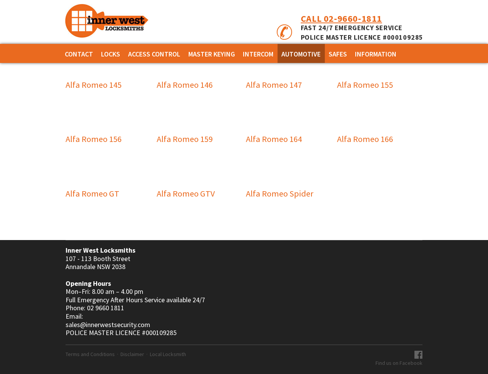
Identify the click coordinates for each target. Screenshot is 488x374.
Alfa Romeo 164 (274, 139)
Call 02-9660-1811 (341, 18)
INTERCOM (258, 54)
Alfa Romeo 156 (94, 139)
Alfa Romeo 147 (274, 84)
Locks (110, 54)
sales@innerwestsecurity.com (108, 325)
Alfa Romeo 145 (94, 84)
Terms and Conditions (90, 354)
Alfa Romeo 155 (365, 84)
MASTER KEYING (211, 54)
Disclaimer (132, 354)
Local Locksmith (168, 354)
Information (375, 54)
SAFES (338, 54)
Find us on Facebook (399, 362)
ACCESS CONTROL (154, 54)
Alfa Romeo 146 (185, 84)
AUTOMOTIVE (301, 54)
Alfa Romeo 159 (185, 139)
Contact (79, 54)
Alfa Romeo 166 (365, 139)
